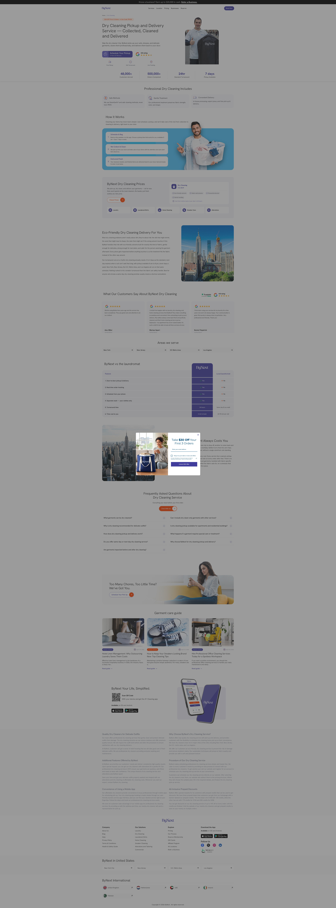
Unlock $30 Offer (184, 464)
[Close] (198, 435)
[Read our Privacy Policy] (196, 458)
